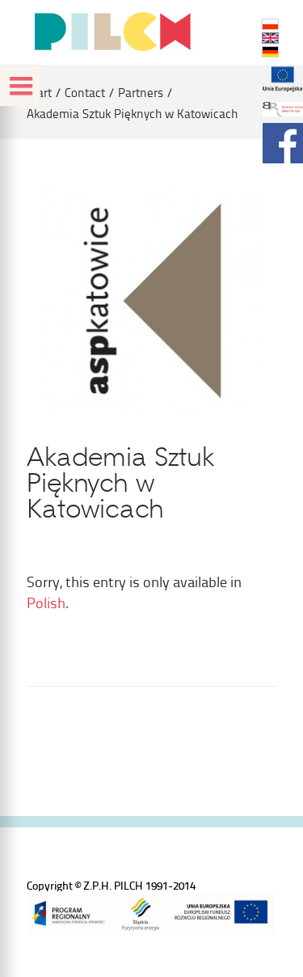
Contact (85, 93)
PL (270, 24)
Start (39, 93)
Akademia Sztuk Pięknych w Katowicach (132, 114)
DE (270, 52)
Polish (46, 602)
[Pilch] (112, 32)
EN (270, 38)
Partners (140, 93)
